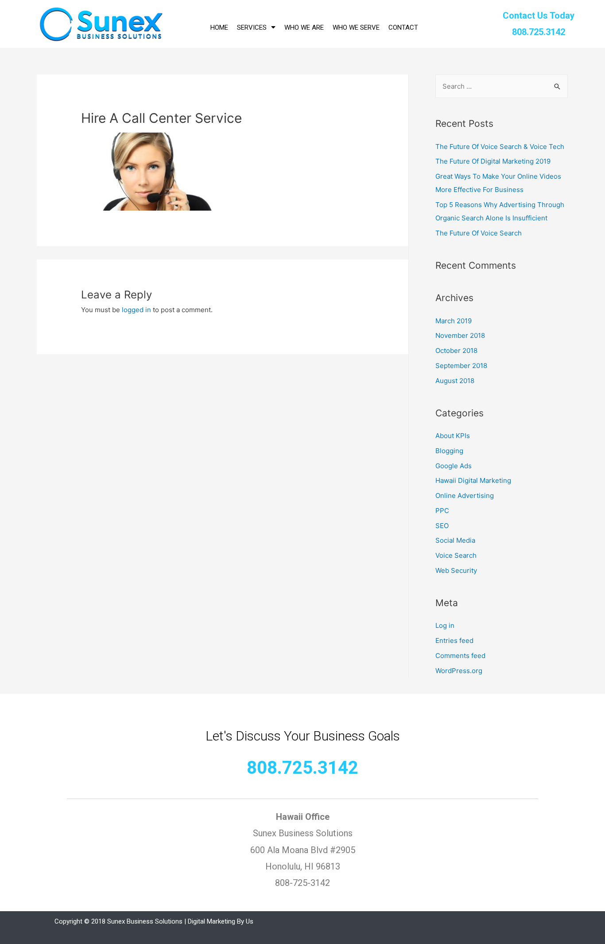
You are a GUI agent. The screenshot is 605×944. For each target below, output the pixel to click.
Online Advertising (464, 495)
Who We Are (304, 27)
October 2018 (456, 350)
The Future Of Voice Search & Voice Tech (499, 146)
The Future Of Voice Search (478, 233)
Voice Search (456, 555)
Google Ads (453, 466)
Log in (444, 625)
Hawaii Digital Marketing (473, 480)
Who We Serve (356, 27)
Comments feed (460, 655)
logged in (136, 310)
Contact (403, 27)
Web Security (456, 570)
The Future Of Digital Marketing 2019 (493, 161)
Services (252, 27)
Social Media (455, 540)
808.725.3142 (302, 767)
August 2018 (454, 380)
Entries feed (454, 640)
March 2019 (453, 321)
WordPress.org (458, 670)
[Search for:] (501, 86)
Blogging (449, 451)
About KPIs (452, 435)
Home (219, 27)
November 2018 (460, 335)
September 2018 (461, 365)
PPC (442, 510)
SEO (442, 525)
